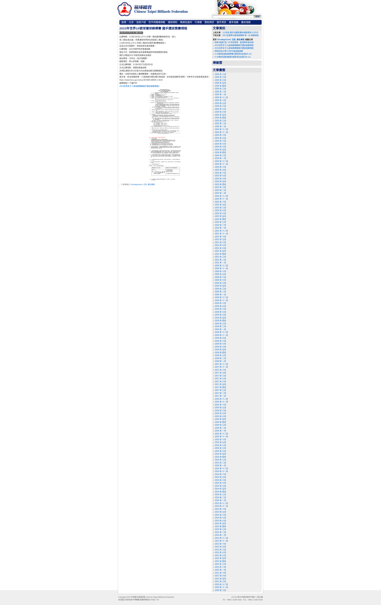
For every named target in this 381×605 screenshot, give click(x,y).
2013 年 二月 (220, 532)
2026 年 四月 (220, 86)
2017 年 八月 (220, 376)
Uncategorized (136, 184)
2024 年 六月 (220, 147)
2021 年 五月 (220, 251)
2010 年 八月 (220, 590)
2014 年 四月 (220, 492)
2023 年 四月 (220, 184)
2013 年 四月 (220, 526)
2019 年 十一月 (221, 300)
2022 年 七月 (220, 210)
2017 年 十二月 (221, 364)
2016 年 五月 (220, 419)
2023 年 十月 (220, 167)
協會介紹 (141, 22)
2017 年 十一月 (221, 367)
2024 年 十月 (220, 135)
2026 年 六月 (220, 80)
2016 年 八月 (220, 410)
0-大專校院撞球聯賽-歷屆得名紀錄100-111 (233, 57)
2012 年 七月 (220, 552)
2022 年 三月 (220, 222)
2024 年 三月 (220, 155)
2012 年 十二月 (221, 538)
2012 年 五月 (220, 558)
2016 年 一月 (220, 431)
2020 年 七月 (220, 280)
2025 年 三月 (220, 121)
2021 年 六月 (220, 248)
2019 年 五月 (220, 318)
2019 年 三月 (220, 323)
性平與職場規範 (157, 22)
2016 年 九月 (220, 407)
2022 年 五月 (220, 216)
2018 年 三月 (220, 355)
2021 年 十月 (220, 236)
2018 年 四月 (220, 352)
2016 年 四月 (220, 422)
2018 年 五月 (220, 349)
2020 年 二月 (220, 291)
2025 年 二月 (220, 123)
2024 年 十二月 (221, 129)
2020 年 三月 (220, 289)
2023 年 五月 (220, 181)
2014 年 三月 (220, 494)
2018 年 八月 (220, 341)
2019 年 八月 (220, 309)
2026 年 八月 (220, 74)
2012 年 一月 (220, 570)
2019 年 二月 (220, 326)
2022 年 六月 (220, 213)
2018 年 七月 (220, 344)
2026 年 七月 (220, 77)
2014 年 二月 (220, 497)
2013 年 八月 (220, 515)
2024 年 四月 (220, 152)
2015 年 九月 (220, 442)
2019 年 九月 (220, 306)
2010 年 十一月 (221, 587)
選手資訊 (221, 22)
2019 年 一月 (220, 329)
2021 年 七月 (220, 245)
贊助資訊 (209, 22)
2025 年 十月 (220, 100)
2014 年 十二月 (221, 468)
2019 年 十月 (220, 303)
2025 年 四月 (220, 118)
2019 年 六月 (220, 315)
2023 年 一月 (220, 193)
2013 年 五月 (220, 523)
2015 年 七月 (220, 448)
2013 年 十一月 (221, 506)
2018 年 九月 (220, 338)
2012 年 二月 (220, 567)
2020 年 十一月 (221, 268)
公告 (131, 22)
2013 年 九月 (220, 512)
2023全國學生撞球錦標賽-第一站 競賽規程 (240, 35)
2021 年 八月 (220, 242)
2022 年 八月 (220, 207)
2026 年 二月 (220, 92)
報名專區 (151, 184)
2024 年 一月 (220, 158)
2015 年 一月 (220, 465)
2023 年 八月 (220, 173)
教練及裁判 (186, 22)
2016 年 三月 (220, 425)
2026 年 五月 (220, 83)
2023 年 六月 (220, 178)
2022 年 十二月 (221, 196)
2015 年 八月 (220, 445)
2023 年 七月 (220, 176)
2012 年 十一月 (221, 541)
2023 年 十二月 (221, 161)
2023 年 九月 (220, 170)
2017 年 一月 (220, 396)
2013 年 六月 (220, 521)
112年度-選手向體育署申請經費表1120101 (240, 32)
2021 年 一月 (220, 262)
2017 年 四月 (220, 387)
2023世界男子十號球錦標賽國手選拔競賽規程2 (139, 86)
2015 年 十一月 (221, 436)
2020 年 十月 (220, 271)
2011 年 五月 (220, 579)
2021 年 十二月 (221, 231)
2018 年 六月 (220, 347)
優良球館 (246, 22)
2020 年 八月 (220, 277)
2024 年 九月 (220, 138)
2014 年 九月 (220, 477)
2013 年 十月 (220, 509)
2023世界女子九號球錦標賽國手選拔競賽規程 (234, 45)
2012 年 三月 (220, 564)
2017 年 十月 (220, 370)
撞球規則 (172, 22)
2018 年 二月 (220, 358)
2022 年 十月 (220, 202)
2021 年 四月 (220, 254)
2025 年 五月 (220, 115)
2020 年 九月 (220, 274)
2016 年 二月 (220, 428)
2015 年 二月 (220, 463)
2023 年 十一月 (221, 164)
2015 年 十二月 (221, 434)
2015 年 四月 (220, 457)
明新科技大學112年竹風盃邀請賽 (229, 51)
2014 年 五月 (220, 489)
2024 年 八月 (220, 141)
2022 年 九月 (220, 205)
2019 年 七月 (220, 312)
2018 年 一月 (220, 361)
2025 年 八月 (220, 106)
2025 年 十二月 (221, 97)
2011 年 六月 (220, 576)
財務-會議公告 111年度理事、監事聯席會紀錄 (234, 42)
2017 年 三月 (220, 390)
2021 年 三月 (220, 257)
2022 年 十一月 (221, 199)
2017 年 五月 (220, 384)
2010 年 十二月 (221, 584)
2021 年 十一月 (221, 233)
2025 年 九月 (220, 103)
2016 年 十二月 (221, 399)
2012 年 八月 (220, 550)
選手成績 (233, 22)
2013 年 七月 (220, 518)
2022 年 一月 (220, 228)
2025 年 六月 (220, 112)
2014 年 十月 (220, 474)
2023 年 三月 (220, 187)
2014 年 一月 (220, 500)
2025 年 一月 (220, 126)
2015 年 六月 (220, 451)
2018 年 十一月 (221, 335)
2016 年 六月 (220, 416)
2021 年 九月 (220, 239)
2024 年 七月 (220, 144)
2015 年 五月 (220, 454)
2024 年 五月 (220, 149)
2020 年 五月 (220, 286)
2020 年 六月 (220, 283)
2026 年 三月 (220, 89)
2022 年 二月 (220, 225)
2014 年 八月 (220, 480)
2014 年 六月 (220, 486)
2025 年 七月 (220, 109)
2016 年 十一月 (221, 402)
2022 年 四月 (220, 219)
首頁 (123, 22)
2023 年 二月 (220, 190)
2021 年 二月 (220, 260)
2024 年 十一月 (221, 132)
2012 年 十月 (220, 544)
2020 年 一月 (220, 294)
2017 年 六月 (220, 381)
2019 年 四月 (220, 320)
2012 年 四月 (220, 561)
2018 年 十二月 (221, 332)
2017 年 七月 (220, 378)
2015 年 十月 (220, 439)
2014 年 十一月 (221, 471)
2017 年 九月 (220, 373)
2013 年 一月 (220, 535)
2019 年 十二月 (221, 297)
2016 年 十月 (220, 405)
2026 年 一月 (220, 94)
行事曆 (198, 22)
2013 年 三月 (220, 529)
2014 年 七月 (220, 483)
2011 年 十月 (220, 573)
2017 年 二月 (220, 393)
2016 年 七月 (220, 413)
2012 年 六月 (220, 555)
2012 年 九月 (220, 547)
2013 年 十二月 (221, 503)
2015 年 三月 (220, 460)
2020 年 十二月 (221, 265)
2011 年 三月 (220, 581)
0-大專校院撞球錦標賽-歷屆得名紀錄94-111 (233, 54)
